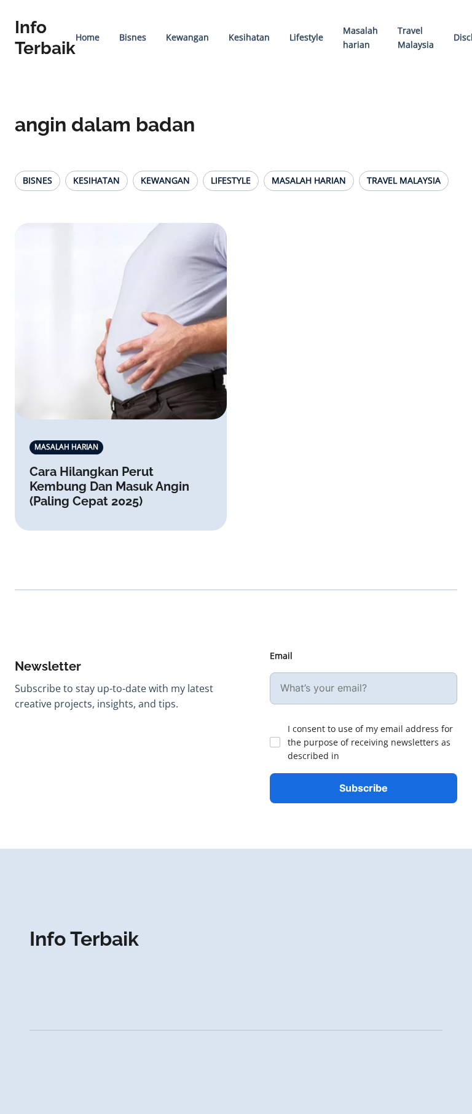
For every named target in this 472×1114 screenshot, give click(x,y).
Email (281, 655)
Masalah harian (309, 180)
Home (88, 37)
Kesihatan (249, 37)
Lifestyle (306, 37)
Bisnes (132, 37)
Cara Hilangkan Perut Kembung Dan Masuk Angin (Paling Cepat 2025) (109, 486)
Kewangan (187, 37)
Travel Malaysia (404, 180)
